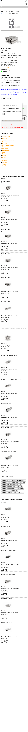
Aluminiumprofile (13, 480)
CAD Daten (6, 67)
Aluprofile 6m (11, 482)
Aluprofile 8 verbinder (7, 492)
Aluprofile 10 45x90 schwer (9, 488)
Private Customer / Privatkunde (11, 108)
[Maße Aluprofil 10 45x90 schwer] (12, 23)
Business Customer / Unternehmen (12, 111)
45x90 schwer (20, 488)
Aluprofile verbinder (19, 492)
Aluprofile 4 (4, 490)
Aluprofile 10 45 (17, 484)
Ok (3, 114)
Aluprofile (4, 482)
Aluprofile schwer (20, 482)
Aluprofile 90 (22, 480)
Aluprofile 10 (5, 480)
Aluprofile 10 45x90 (7, 486)
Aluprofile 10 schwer (7, 484)
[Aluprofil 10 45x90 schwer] (12, 39)
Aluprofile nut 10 (13, 490)
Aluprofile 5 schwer (18, 486)
